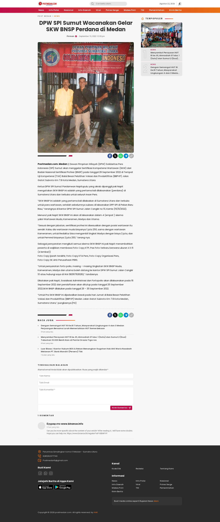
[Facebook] (109, 155)
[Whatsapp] (45, 473)
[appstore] (45, 489)
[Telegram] (126, 155)
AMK (96, 512)
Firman (70, 36)
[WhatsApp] (120, 155)
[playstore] (63, 489)
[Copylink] (131, 155)
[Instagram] (50, 473)
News (57, 16)
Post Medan (44, 16)
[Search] (92, 4)
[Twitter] (115, 155)
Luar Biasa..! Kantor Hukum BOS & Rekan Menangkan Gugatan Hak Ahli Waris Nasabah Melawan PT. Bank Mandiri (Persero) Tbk (86, 350)
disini (156, 501)
